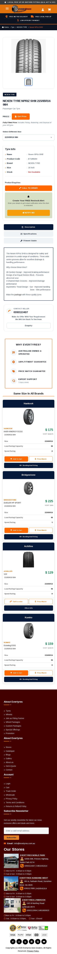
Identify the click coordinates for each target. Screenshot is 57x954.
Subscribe (11, 838)
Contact (9, 770)
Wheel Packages (13, 722)
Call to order (30, 188)
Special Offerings (13, 730)
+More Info (28, 608)
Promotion (10, 733)
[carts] (50, 10)
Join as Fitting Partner (15, 718)
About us (9, 762)
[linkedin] (31, 941)
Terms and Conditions (15, 802)
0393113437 (21, 312)
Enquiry (28, 326)
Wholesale (10, 795)
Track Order (11, 791)
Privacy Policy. (33, 951)
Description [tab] (30, 227)
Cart (7, 787)
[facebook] (13, 941)
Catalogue (10, 751)
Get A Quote (11, 766)
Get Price (22, 116)
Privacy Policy (11, 799)
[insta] (19, 941)
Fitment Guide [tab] (30, 241)
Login (8, 784)
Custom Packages (13, 726)
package (18, 295)
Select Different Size (12, 132)
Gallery (9, 758)
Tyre (12, 27)
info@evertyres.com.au (24, 843)
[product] (28, 417)
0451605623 (44, 910)
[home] (18, 9)
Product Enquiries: (13, 183)
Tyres (8, 711)
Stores (8, 747)
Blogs (8, 755)
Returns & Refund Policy (16, 806)
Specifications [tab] (30, 234)
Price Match (41, 459)
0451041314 (41, 866)
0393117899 (29, 888)
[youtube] (44, 941)
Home (6, 27)
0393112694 (32, 910)
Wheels (9, 714)
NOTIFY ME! (29, 213)
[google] (37, 941)
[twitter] (25, 941)
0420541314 (41, 888)
